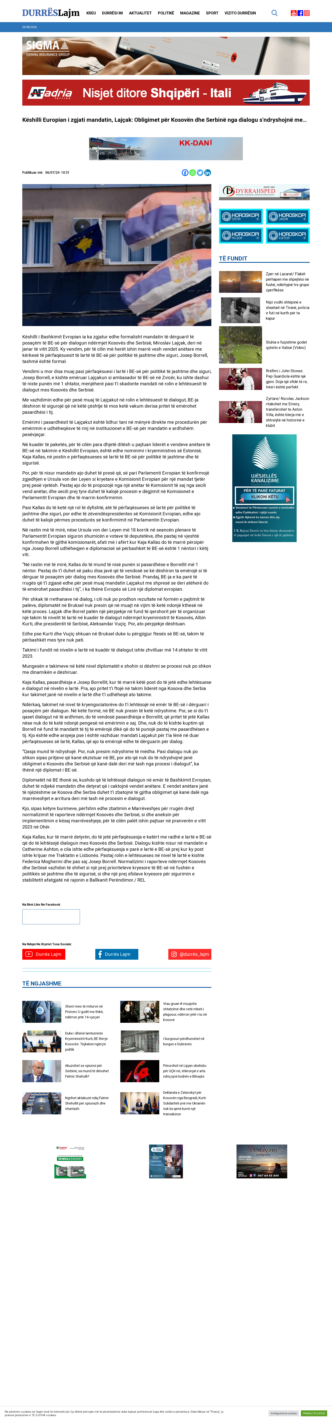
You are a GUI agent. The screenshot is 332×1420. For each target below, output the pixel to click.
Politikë (166, 13)
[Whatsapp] (192, 172)
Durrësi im (112, 13)
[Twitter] (200, 172)
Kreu (91, 13)
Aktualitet (140, 13)
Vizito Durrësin (240, 13)
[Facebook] (185, 172)
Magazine (190, 13)
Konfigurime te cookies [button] (284, 1413)
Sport (212, 13)
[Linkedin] (207, 172)
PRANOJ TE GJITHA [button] (314, 1413)
